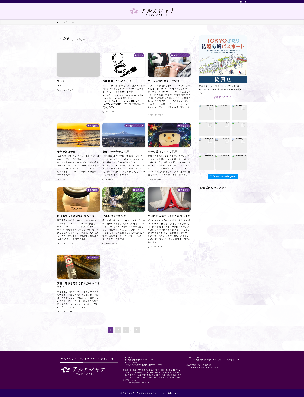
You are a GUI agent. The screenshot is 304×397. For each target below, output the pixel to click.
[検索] (245, 1)
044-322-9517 (133, 357)
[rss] (241, 1)
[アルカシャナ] (152, 12)
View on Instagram (224, 176)
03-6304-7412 (133, 362)
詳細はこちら (223, 97)
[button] (206, 112)
